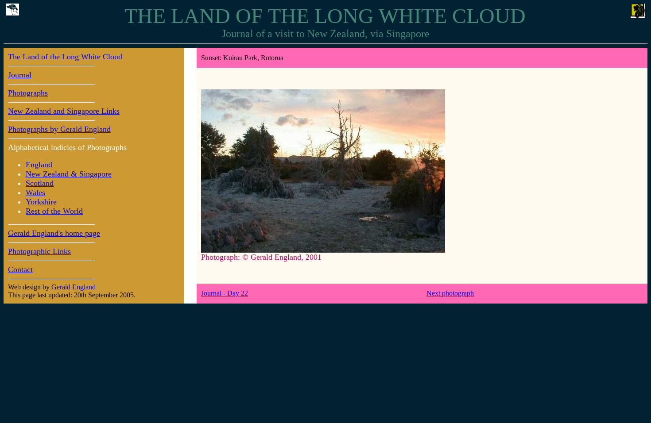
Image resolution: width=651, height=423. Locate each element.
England (39, 164)
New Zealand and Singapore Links (64, 111)
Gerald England (73, 287)
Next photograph (450, 293)
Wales (35, 192)
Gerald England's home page (54, 233)
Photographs (28, 92)
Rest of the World (54, 211)
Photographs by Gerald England (59, 129)
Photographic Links (39, 251)
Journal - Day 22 (224, 293)
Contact (20, 269)
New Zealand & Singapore (69, 173)
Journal (19, 74)
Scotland (40, 183)
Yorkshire (41, 201)
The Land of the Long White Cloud (65, 56)
